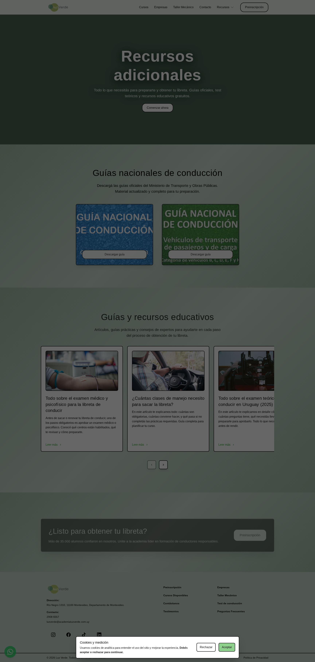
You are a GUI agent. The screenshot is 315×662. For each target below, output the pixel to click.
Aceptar (227, 647)
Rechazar (206, 647)
